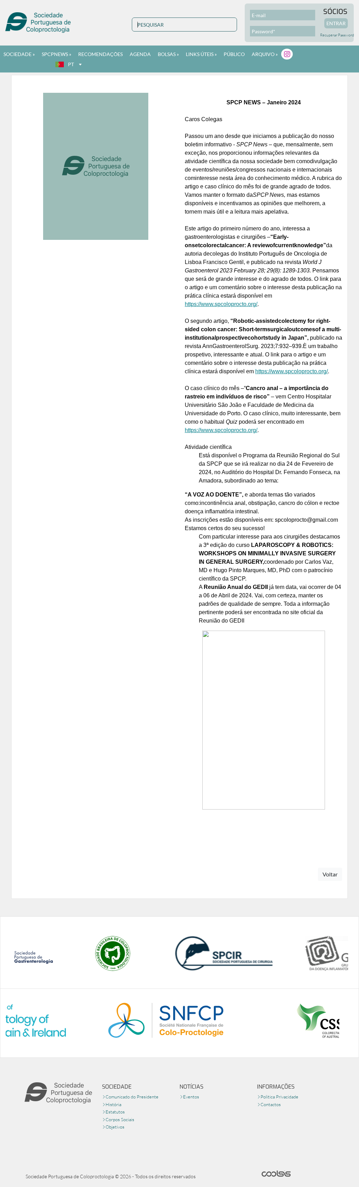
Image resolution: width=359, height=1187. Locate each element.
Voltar (330, 874)
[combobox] (68, 64)
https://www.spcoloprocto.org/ (221, 304)
